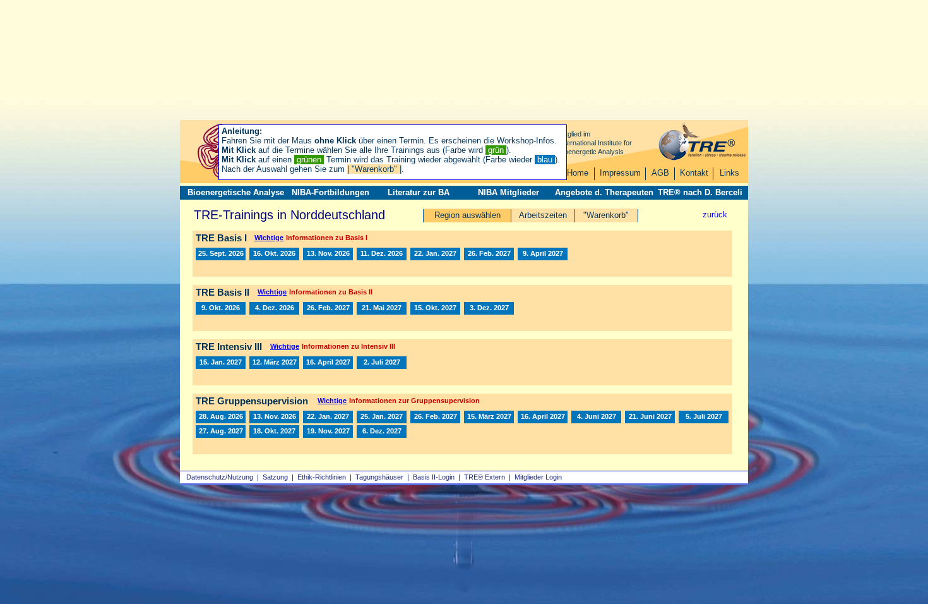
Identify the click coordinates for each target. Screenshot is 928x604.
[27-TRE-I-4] (489, 254)
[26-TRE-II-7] (274, 308)
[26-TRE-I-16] (328, 254)
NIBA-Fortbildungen (330, 192)
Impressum (620, 173)
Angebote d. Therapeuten (604, 192)
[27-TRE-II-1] (328, 308)
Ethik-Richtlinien (321, 477)
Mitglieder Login (538, 477)
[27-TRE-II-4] (382, 308)
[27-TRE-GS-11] (650, 417)
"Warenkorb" (606, 215)
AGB (660, 173)
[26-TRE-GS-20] (274, 417)
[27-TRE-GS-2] (382, 417)
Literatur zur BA (418, 192)
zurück (715, 214)
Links (729, 173)
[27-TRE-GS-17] (274, 431)
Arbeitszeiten (543, 215)
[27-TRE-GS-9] (596, 417)
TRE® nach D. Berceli (700, 192)
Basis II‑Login (434, 477)
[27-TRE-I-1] (435, 254)
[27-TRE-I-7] (543, 254)
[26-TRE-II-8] (221, 308)
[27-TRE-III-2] (274, 362)
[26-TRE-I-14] (274, 254)
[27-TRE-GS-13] (221, 431)
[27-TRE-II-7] (489, 308)
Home (577, 173)
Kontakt (694, 173)
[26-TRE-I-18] (382, 254)
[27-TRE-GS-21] (382, 431)
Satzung (275, 477)
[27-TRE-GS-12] (704, 417)
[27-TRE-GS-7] (543, 417)
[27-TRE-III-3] (328, 362)
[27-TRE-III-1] (221, 362)
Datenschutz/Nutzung (219, 477)
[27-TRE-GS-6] (489, 417)
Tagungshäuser (379, 477)
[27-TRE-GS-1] (328, 417)
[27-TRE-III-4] (382, 362)
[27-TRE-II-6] (435, 308)
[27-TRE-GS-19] (328, 431)
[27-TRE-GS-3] (435, 417)
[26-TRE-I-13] (221, 254)
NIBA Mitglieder (508, 192)
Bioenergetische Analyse (235, 192)
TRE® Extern (484, 477)
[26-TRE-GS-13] (221, 417)
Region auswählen (467, 215)
